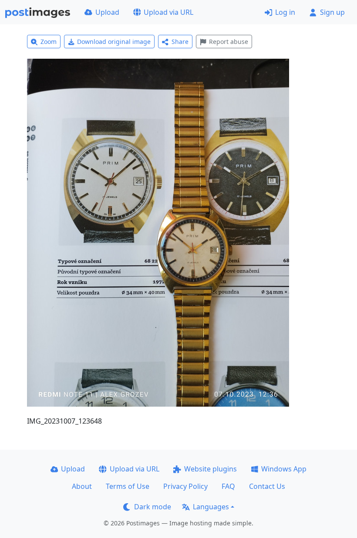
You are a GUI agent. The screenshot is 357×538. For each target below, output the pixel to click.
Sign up (332, 12)
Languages (211, 506)
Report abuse (228, 41)
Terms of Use (127, 486)
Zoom (48, 41)
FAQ (228, 486)
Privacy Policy (185, 486)
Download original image (114, 41)
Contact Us (267, 486)
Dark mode (152, 506)
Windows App (283, 469)
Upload (107, 12)
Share (180, 41)
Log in (285, 12)
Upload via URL (168, 12)
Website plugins (210, 469)
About (82, 486)
